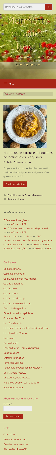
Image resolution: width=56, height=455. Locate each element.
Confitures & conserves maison (19, 278)
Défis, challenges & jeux (15, 308)
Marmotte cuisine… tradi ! (28, 33)
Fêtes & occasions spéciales (18, 313)
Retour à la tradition (13, 358)
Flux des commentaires (15, 444)
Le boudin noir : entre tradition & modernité (26, 328)
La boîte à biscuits (12, 323)
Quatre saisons (11, 353)
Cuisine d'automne (34, 195)
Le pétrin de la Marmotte (16, 333)
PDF (24, 224)
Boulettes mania (15, 195)
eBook (14, 224)
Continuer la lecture (15, 184)
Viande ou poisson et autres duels (21, 382)
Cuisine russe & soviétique (17, 303)
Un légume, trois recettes (16, 377)
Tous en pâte (10, 236)
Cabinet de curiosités (14, 273)
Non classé (9, 338)
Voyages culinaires (13, 387)
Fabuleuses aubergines (15, 248)
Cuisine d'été (10, 288)
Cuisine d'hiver (11, 293)
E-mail (7, 404)
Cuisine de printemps (14, 298)
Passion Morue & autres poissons (21, 348)
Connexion (9, 434)
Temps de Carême (13, 362)
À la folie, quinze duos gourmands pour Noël (25, 228)
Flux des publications (14, 439)
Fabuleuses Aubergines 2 (16, 220)
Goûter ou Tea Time (13, 318)
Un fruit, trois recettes (14, 372)
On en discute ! (11, 343)
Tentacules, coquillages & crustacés (22, 367)
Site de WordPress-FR (15, 449)
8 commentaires (15, 199)
